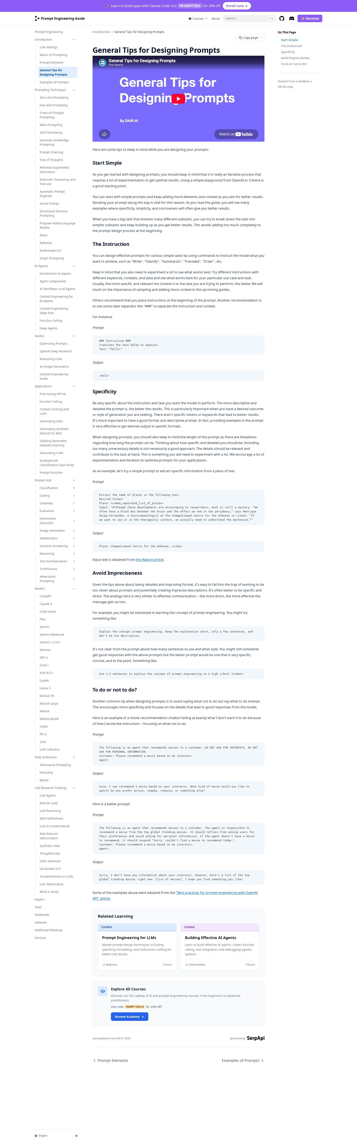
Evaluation (47, 511)
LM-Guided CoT (50, 869)
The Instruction (291, 46)
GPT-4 (44, 657)
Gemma (45, 650)
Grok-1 (44, 665)
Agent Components (53, 281)
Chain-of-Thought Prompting (52, 115)
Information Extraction (48, 521)
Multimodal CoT (51, 250)
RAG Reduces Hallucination (49, 836)
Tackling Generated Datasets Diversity (53, 443)
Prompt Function (51, 472)
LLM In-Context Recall (55, 826)
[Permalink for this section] (125, 162)
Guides (39, 336)
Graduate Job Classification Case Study (57, 463)
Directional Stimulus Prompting (54, 213)
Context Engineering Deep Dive (54, 311)
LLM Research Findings (51, 788)
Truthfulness (48, 569)
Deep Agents (48, 328)
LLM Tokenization (51, 884)
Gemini (45, 627)
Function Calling (51, 320)
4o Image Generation (54, 366)
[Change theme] (76, 1136)
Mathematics (49, 538)
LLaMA (44, 680)
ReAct (44, 235)
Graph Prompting (52, 258)
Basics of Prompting (53, 55)
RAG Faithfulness (51, 818)
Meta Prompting (51, 125)
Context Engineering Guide (54, 376)
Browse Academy (127, 1017)
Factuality (46, 772)
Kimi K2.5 (46, 673)
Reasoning (47, 553)
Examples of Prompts (54, 82)
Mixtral (44, 711)
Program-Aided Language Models (57, 225)
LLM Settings (48, 47)
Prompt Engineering (49, 32)
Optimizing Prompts (54, 343)
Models (40, 588)
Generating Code (51, 453)
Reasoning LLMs (51, 359)
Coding (45, 495)
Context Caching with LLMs (54, 411)
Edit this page (285, 86)
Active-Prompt (49, 203)
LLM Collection (50, 749)
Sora (43, 742)
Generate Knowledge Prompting (54, 142)
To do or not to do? (294, 64)
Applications (43, 386)
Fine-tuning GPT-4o (53, 394)
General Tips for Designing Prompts (53, 72)
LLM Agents (48, 795)
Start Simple (289, 40)
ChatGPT (45, 596)
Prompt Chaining (51, 152)
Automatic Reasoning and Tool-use (57, 181)
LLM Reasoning (50, 811)
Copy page (250, 38)
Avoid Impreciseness (295, 58)
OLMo (44, 726)
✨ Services (310, 18)
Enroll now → (237, 6)
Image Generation (52, 530)
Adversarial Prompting (47, 579)
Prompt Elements (51, 62)
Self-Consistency (51, 132)
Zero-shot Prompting (54, 97)
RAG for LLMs (49, 803)
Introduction (43, 39)
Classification (49, 488)
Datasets (41, 922)
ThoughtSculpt (50, 853)
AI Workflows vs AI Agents (57, 289)
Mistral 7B (47, 696)
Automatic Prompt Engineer (52, 194)
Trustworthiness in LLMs (56, 876)
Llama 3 (45, 688)
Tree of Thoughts (51, 160)
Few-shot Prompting (54, 105)
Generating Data (51, 421)
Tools (38, 907)
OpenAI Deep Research (56, 351)
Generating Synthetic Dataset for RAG (54, 431)
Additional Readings (49, 930)
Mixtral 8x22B (49, 719)
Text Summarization (53, 561)
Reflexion (46, 243)
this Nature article (150, 559)
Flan (42, 619)
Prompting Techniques (50, 90)
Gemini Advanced (52, 634)
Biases (44, 780)
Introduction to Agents (55, 273)
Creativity (46, 503)
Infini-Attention (50, 861)
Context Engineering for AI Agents (56, 299)
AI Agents (41, 266)
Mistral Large (49, 703)
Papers (39, 899)
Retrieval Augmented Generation (54, 169)
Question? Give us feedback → (295, 81)
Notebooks (42, 915)
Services (40, 938)
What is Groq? (49, 892)
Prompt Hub (43, 480)
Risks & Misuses (46, 757)
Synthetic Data (50, 846)
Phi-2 (43, 734)
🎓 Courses (196, 19)
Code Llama (48, 611)
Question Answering (54, 546)
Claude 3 (46, 604)
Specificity (288, 52)
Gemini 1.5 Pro (50, 642)
